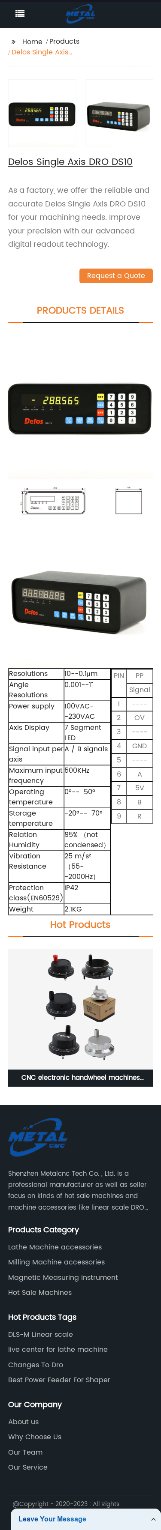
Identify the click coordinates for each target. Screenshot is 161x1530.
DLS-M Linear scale (40, 1335)
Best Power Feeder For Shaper (59, 1380)
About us (23, 1422)
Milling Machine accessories (56, 1262)
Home (32, 42)
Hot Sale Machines (40, 1293)
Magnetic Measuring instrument (63, 1278)
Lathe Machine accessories (55, 1247)
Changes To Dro (35, 1365)
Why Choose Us (34, 1437)
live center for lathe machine (58, 1350)
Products (64, 41)
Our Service (28, 1467)
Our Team (25, 1452)
